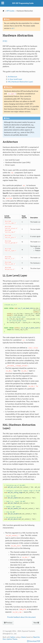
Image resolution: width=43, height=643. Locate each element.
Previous (9, 623)
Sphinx (12, 637)
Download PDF (34, 641)
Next (35, 623)
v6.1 (12, 28)
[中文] (5, 41)
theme (23, 637)
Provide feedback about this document (21, 617)
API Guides (10, 11)
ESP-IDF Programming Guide (23, 3)
